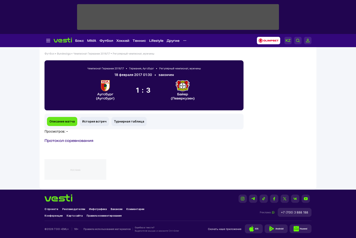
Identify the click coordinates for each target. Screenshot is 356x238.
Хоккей (122, 41)
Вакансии (116, 209)
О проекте (51, 209)
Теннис (139, 41)
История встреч (94, 121)
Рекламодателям (73, 209)
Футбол (106, 41)
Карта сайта (75, 215)
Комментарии (135, 209)
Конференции (53, 215)
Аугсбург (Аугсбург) (105, 96)
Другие (173, 41)
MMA (91, 41)
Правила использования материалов (107, 229)
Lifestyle (156, 41)
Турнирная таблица (129, 121)
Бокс (79, 41)
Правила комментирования (104, 215)
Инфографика (98, 209)
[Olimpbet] (267, 40)
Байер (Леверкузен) (183, 96)
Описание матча (62, 121)
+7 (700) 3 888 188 (294, 212)
